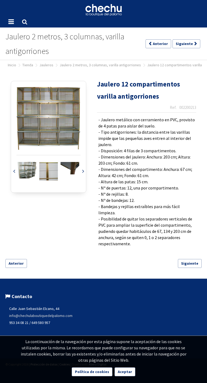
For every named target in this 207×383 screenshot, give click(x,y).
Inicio (12, 65)
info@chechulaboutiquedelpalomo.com (41, 315)
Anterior (16, 263)
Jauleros (46, 65)
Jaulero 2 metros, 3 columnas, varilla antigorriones (100, 65)
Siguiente (189, 263)
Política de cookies (92, 371)
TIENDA (27, 65)
